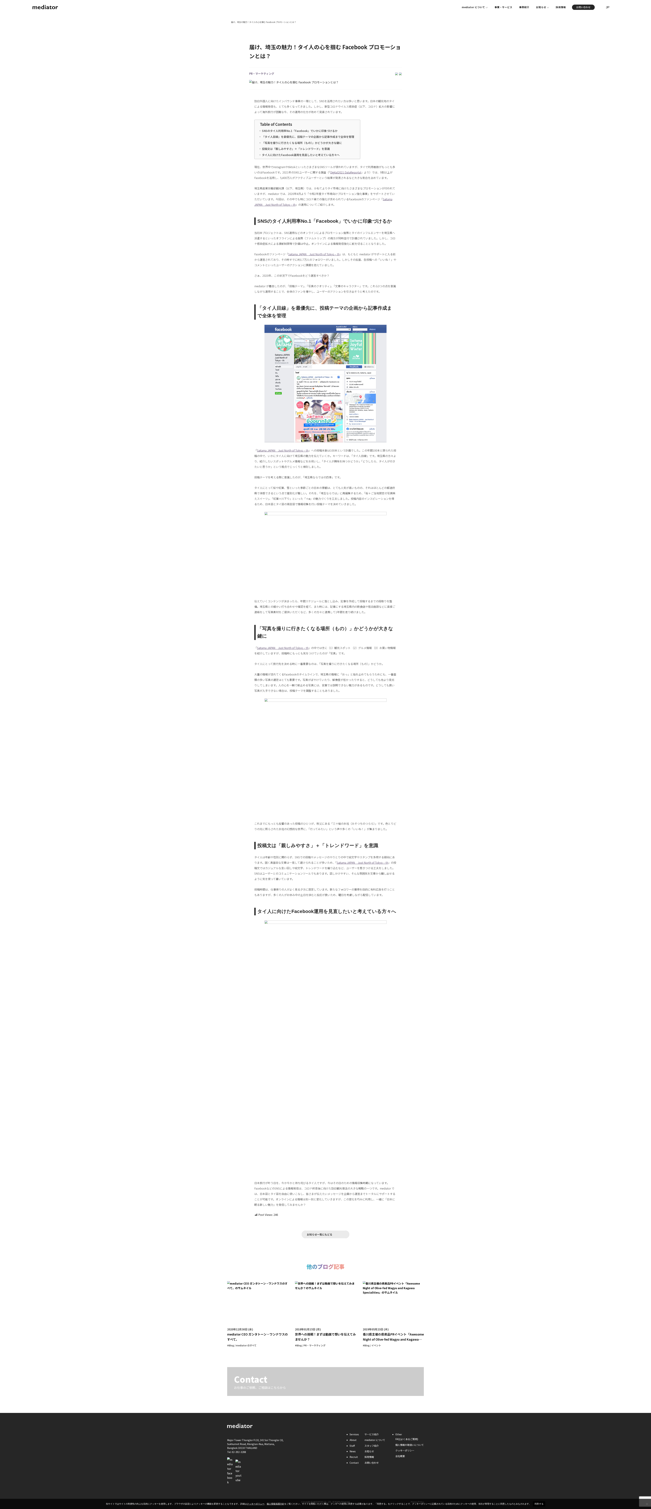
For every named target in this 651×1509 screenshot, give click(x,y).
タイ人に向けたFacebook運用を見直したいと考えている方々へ (301, 155)
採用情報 (561, 7)
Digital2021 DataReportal (345, 172)
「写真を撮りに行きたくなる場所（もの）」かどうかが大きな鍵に (302, 143)
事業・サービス (503, 7)
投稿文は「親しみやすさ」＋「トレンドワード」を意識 (296, 149)
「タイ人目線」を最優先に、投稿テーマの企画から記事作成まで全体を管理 (308, 137)
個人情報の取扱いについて (409, 1445)
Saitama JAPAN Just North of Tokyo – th (314, 254)
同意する (539, 1503)
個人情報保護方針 (275, 1503)
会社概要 (400, 1456)
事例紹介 (524, 7)
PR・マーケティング (261, 73)
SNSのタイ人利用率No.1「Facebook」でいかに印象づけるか (300, 131)
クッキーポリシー (404, 1450)
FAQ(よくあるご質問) (406, 1439)
